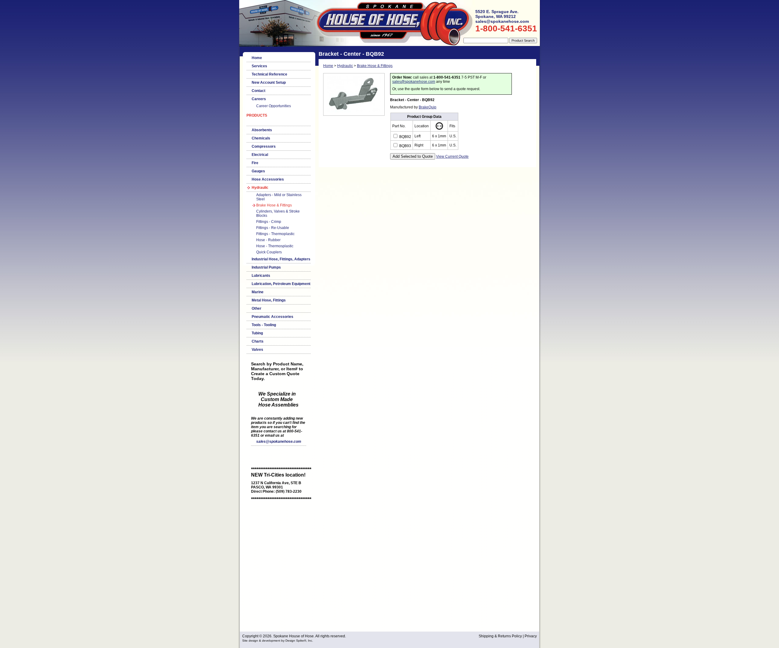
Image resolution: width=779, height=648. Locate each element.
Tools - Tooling (264, 325)
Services (259, 66)
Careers (259, 99)
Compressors (264, 146)
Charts (258, 341)
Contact (258, 91)
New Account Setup (269, 82)
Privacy (531, 636)
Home (257, 58)
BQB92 (404, 137)
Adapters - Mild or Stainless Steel (279, 197)
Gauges (258, 171)
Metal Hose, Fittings (269, 300)
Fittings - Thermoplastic (275, 234)
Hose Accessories (268, 179)
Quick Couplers (269, 252)
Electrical (260, 155)
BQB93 (404, 146)
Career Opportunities (273, 106)
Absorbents (262, 130)
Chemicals (261, 138)
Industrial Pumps (266, 267)
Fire (255, 163)
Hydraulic (260, 187)
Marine (258, 292)
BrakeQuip (427, 107)
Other (256, 308)
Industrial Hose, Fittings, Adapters (281, 259)
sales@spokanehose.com (278, 441)
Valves (257, 349)
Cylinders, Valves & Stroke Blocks (278, 213)
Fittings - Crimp (268, 222)
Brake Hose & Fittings (274, 205)
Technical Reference (269, 74)
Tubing (257, 333)
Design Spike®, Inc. (299, 640)
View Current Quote (452, 156)
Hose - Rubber (268, 240)
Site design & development (261, 640)
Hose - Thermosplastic (274, 246)
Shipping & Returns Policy (500, 636)
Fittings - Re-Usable (272, 228)
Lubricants (261, 275)
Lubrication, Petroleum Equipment (281, 284)
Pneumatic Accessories (272, 317)
